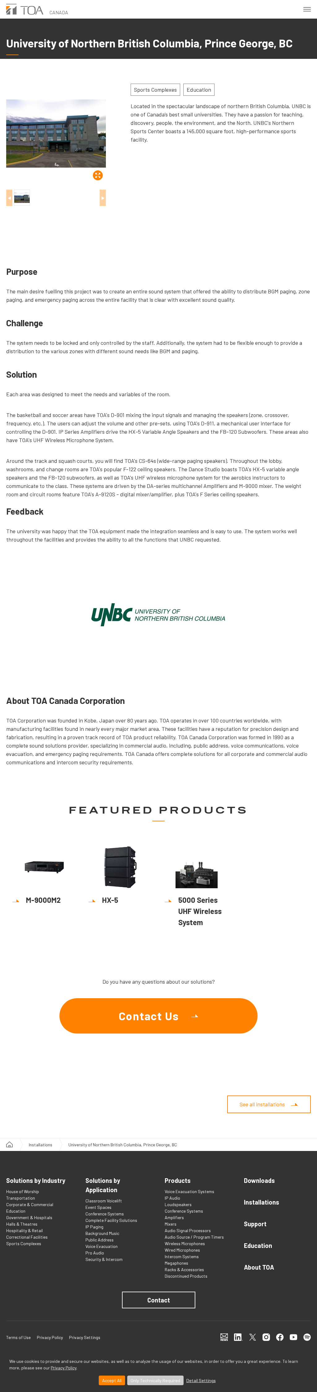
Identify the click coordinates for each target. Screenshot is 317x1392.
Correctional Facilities (27, 1237)
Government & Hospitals (29, 1217)
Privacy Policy (63, 1367)
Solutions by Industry (35, 1180)
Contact (158, 1300)
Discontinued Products (186, 1276)
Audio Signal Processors (188, 1230)
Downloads (259, 1180)
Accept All (112, 1380)
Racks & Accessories (184, 1269)
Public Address (99, 1239)
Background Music (102, 1233)
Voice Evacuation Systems (189, 1191)
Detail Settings (201, 1380)
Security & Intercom (104, 1259)
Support (255, 1223)
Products (178, 1180)
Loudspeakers (178, 1204)
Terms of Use (18, 1337)
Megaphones (176, 1263)
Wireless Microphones (185, 1243)
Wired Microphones (182, 1250)
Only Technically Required (155, 1380)
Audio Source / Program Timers (194, 1237)
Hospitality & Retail (24, 1230)
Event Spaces (98, 1207)
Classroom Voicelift (103, 1200)
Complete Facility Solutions (111, 1220)
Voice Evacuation (101, 1246)
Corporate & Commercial (29, 1204)
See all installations (262, 1104)
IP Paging (94, 1226)
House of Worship (22, 1191)
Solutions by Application (102, 1185)
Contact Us (149, 1015)
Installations (40, 1144)
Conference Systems (104, 1213)
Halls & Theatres (21, 1224)
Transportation (20, 1198)
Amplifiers (174, 1217)
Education (15, 1211)
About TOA (259, 1267)
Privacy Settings (84, 1337)
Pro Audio (94, 1252)
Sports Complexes (23, 1243)
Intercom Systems (182, 1256)
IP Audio (172, 1198)
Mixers (170, 1224)
